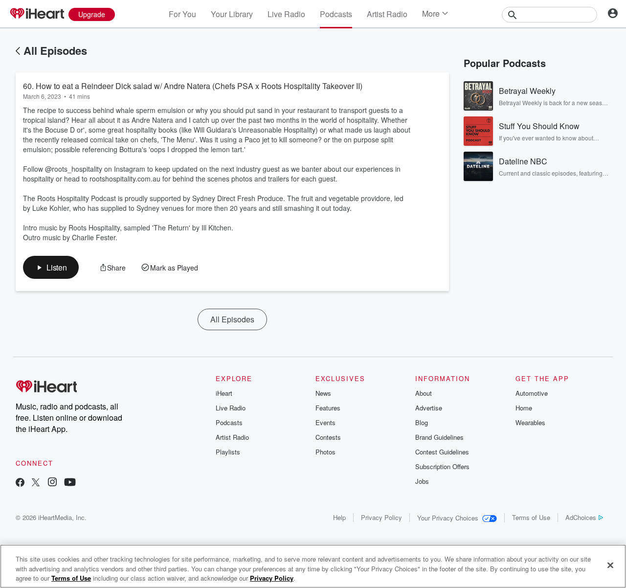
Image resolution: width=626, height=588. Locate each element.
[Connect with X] (36, 483)
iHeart (224, 393)
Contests (328, 437)
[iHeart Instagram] (52, 483)
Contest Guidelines (442, 451)
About (423, 393)
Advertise (428, 407)
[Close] (610, 565)
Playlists (228, 451)
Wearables (530, 422)
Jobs (422, 481)
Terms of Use (531, 517)
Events (325, 422)
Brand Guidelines (439, 437)
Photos (325, 451)
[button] (51, 267)
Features (327, 407)
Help (339, 517)
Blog (421, 422)
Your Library (232, 14)
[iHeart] (36, 14)
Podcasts (336, 14)
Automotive (531, 393)
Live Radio (286, 14)
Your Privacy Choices (447, 517)
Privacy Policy (381, 517)
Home (523, 407)
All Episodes (55, 50)
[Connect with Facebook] (20, 483)
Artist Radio (387, 14)
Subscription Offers (442, 466)
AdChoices (580, 517)
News (323, 393)
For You (182, 14)
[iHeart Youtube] (70, 483)
